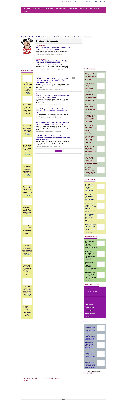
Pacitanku (87, 295)
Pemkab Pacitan (89, 307)
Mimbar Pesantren (41, 59)
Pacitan (87, 288)
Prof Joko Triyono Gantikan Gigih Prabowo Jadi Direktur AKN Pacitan (52, 96)
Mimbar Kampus (40, 93)
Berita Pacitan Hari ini (91, 292)
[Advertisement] (63, 24)
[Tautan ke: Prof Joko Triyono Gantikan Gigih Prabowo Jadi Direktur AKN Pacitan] (76, 96)
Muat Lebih (58, 151)
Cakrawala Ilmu (40, 146)
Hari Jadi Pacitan (40, 45)
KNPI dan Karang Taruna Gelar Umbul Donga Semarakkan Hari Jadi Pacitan (53, 48)
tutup (63, 399)
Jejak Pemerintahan (41, 69)
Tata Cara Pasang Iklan (89, 372)
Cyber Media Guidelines (89, 374)
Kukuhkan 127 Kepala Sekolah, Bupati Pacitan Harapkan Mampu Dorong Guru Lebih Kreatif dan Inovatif (53, 137)
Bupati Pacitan (89, 304)
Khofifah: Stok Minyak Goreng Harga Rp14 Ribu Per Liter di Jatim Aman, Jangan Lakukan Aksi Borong (52, 80)
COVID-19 (87, 316)
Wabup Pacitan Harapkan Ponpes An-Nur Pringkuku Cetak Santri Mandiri (51, 62)
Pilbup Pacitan (89, 310)
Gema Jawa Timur (40, 89)
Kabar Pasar (39, 77)
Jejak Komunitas (40, 54)
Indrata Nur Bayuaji (90, 313)
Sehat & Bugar (39, 131)
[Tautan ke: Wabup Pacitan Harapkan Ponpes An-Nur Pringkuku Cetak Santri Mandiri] (76, 61)
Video (86, 298)
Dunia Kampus (40, 104)
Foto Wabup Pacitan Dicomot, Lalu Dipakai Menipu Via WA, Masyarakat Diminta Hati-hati (52, 110)
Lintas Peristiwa (40, 117)
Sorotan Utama (49, 54)
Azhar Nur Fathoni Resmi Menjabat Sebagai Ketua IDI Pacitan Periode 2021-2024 (52, 123)
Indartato (87, 301)
